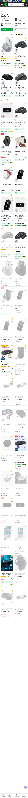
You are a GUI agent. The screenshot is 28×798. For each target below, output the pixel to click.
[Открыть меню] (2, 4)
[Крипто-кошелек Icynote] (7, 533)
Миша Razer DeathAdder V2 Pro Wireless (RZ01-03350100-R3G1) (21, 364)
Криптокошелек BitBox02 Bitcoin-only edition (20, 216)
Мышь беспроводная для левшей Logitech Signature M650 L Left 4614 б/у (7, 609)
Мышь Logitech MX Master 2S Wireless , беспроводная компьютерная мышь (20, 246)
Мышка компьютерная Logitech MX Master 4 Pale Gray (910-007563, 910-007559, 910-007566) (6, 279)
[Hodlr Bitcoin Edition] (21, 478)
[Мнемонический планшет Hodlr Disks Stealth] (7, 443)
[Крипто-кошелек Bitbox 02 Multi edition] (7, 505)
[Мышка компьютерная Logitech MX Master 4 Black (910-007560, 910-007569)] (21, 268)
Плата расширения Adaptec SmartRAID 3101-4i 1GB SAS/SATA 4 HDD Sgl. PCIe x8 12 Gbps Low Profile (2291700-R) (20, 397)
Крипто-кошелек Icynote (5, 544)
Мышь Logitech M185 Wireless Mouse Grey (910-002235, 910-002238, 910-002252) (20, 425)
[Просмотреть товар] (1, 53)
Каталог (3, 796)
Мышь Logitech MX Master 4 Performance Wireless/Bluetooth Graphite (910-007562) (20, 88)
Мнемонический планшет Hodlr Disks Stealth (6, 454)
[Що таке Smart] (22, 34)
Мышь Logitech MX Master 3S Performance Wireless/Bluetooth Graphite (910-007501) (20, 56)
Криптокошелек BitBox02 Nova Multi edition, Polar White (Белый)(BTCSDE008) (20, 306)
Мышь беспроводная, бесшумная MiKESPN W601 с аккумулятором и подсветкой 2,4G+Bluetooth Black (7, 152)
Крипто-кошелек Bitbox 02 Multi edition (7, 516)
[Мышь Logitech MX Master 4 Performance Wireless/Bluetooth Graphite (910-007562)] (21, 77)
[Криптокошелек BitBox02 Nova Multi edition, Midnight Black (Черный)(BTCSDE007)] (21, 326)
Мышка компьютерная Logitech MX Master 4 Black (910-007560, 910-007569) (20, 279)
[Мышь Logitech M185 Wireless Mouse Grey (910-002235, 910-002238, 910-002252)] (21, 414)
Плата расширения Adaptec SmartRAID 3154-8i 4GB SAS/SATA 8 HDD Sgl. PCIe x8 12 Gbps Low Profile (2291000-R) (20, 609)
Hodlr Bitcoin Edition (19, 488)
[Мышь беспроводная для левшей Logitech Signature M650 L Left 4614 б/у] (7, 598)
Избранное (24, 796)
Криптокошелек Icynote (21, 543)
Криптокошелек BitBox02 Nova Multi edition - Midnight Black (6, 216)
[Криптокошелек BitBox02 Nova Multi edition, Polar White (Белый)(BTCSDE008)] (21, 295)
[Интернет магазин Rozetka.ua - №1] (5, 4)
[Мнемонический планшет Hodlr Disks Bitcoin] (7, 478)
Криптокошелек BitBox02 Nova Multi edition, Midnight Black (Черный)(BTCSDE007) (20, 337)
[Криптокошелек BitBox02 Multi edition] (7, 110)
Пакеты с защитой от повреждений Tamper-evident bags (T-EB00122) (6, 185)
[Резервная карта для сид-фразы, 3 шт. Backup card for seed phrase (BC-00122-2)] (21, 141)
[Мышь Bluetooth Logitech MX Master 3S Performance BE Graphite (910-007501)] (7, 295)
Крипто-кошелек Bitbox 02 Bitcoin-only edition (20, 516)
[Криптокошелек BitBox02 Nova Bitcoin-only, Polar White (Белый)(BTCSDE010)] (7, 326)
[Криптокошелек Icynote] (21, 533)
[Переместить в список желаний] (12, 38)
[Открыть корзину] (25, 4)
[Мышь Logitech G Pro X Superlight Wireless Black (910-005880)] (7, 77)
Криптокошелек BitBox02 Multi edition (6, 121)
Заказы (9, 796)
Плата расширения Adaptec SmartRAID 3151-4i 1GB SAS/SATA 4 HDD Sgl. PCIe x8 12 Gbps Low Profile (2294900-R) (6, 397)
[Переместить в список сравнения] (12, 41)
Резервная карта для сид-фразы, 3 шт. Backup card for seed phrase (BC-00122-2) (20, 152)
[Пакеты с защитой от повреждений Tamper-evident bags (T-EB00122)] (7, 174)
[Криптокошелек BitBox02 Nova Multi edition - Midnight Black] (7, 205)
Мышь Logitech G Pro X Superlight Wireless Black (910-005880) (6, 88)
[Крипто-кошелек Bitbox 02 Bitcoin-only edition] (21, 505)
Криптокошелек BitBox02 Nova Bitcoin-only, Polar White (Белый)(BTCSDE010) (6, 337)
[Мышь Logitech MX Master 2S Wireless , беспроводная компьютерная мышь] (21, 235)
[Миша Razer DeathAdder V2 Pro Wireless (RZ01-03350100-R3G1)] (21, 352)
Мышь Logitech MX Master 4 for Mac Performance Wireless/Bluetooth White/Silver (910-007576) (5, 56)
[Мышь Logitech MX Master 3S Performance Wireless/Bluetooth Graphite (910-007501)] (21, 44)
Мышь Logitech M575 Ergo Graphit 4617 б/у (20, 574)
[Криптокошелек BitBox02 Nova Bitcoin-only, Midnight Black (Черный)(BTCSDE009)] (21, 174)
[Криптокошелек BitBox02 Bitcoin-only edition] (21, 205)
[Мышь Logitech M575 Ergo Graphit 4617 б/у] (21, 563)
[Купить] (12, 61)
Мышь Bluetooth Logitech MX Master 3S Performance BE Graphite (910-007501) (6, 306)
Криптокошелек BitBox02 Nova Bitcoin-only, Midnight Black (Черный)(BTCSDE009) (20, 185)
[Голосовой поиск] (22, 4)
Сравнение (16, 796)
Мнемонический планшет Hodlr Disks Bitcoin (6, 489)
